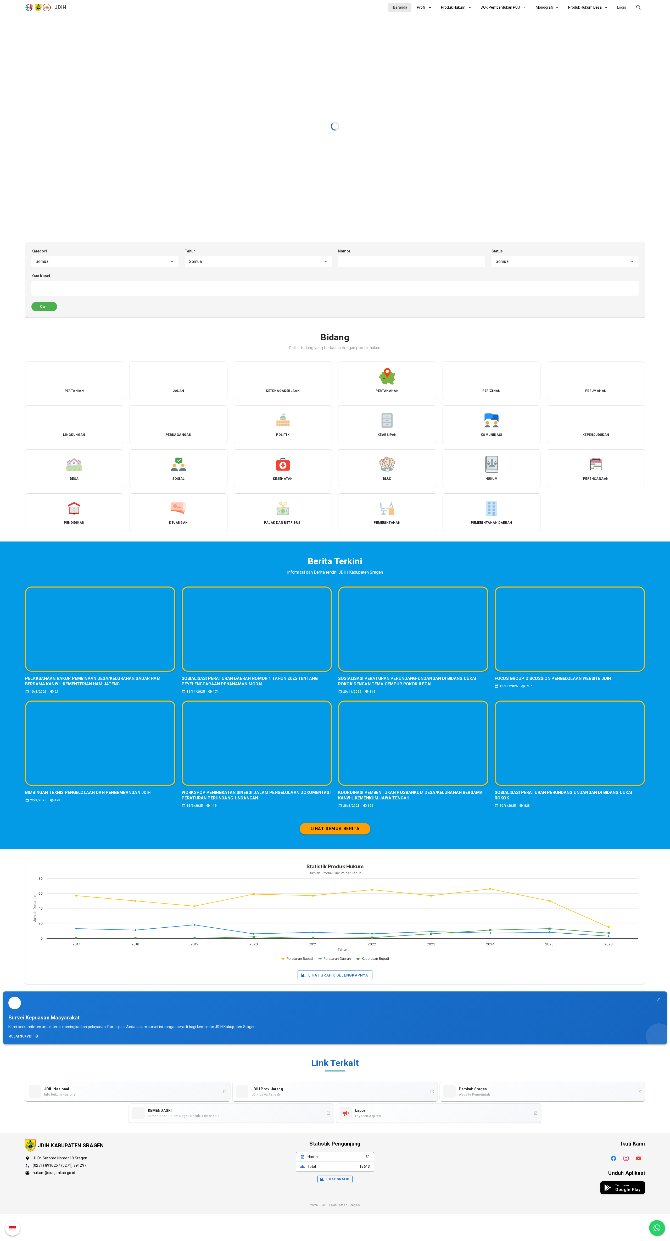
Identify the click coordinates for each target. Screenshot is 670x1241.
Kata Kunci (40, 276)
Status (497, 251)
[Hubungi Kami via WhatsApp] (657, 1228)
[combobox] (104, 261)
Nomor (344, 251)
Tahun (190, 251)
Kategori (39, 251)
